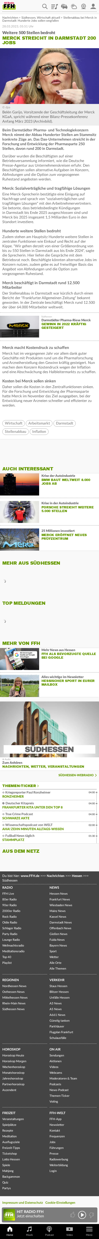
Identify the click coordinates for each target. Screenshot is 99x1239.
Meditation (9, 1136)
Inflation (39, 432)
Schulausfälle (58, 1038)
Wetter (73, 5)
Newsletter (57, 1125)
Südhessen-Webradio (76, 775)
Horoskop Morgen (14, 1061)
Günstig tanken (60, 1020)
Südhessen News (13, 1009)
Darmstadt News (61, 922)
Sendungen (57, 1055)
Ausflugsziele (11, 1142)
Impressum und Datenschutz (22, 1202)
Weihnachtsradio (13, 945)
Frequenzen (57, 1136)
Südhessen (28, 17)
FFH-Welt (57, 1113)
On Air (55, 1049)
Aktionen (55, 1061)
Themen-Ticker (19, 786)
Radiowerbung (59, 1159)
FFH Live (8, 893)
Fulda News (57, 939)
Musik (29, 1235)
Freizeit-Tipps (11, 1148)
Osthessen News (13, 992)
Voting (54, 1101)
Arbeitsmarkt (39, 423)
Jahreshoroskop (12, 1078)
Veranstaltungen (13, 1119)
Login (53, 1171)
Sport (53, 951)
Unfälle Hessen (60, 997)
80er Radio (9, 899)
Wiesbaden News (61, 905)
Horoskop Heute (13, 1055)
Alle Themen (58, 968)
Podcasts (55, 1084)
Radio (7, 887)
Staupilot (64, 5)
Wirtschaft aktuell (48, 17)
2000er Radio (11, 911)
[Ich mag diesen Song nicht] (91, 1215)
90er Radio (9, 905)
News (54, 887)
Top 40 (6, 957)
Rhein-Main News (14, 1003)
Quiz (5, 1182)
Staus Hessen (58, 986)
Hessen (77, 876)
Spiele (6, 1165)
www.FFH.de (30, 876)
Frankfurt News (60, 899)
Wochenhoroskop (13, 1067)
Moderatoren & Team (63, 1078)
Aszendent (9, 1090)
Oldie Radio (9, 922)
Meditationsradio (13, 951)
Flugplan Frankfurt (61, 1032)
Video (69, 1235)
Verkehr (57, 980)
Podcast (49, 1235)
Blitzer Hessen (59, 992)
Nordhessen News (14, 986)
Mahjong (8, 1171)
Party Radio (9, 934)
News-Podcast (59, 1090)
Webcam (83, 5)
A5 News (56, 1009)
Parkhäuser (57, 1026)
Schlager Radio (11, 928)
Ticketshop (9, 1153)
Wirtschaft (13, 423)
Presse (54, 1153)
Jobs (52, 1142)
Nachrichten (10, 17)
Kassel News (58, 916)
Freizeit (8, 1113)
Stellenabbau (15, 432)
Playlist (54, 5)
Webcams (56, 1072)
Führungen (57, 1148)
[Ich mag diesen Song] (73, 1215)
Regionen (10, 980)
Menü (89, 1235)
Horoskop (11, 1049)
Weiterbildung (59, 1165)
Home (9, 1235)
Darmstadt (64, 423)
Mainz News (58, 911)
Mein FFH (93, 5)
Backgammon (11, 1176)
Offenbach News (60, 928)
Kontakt (55, 1130)
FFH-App (55, 1119)
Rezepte (7, 1130)
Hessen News (59, 893)
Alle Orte (55, 963)
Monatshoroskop (13, 1072)
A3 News (56, 1003)
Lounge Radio (11, 939)
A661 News (57, 1015)
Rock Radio (9, 916)
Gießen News (58, 934)
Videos (54, 1067)
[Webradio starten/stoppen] (82, 1215)
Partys (6, 1188)
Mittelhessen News (15, 997)
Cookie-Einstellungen (60, 1202)
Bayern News (58, 945)
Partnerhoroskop (13, 1084)
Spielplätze (9, 1125)
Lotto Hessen (11, 1159)
